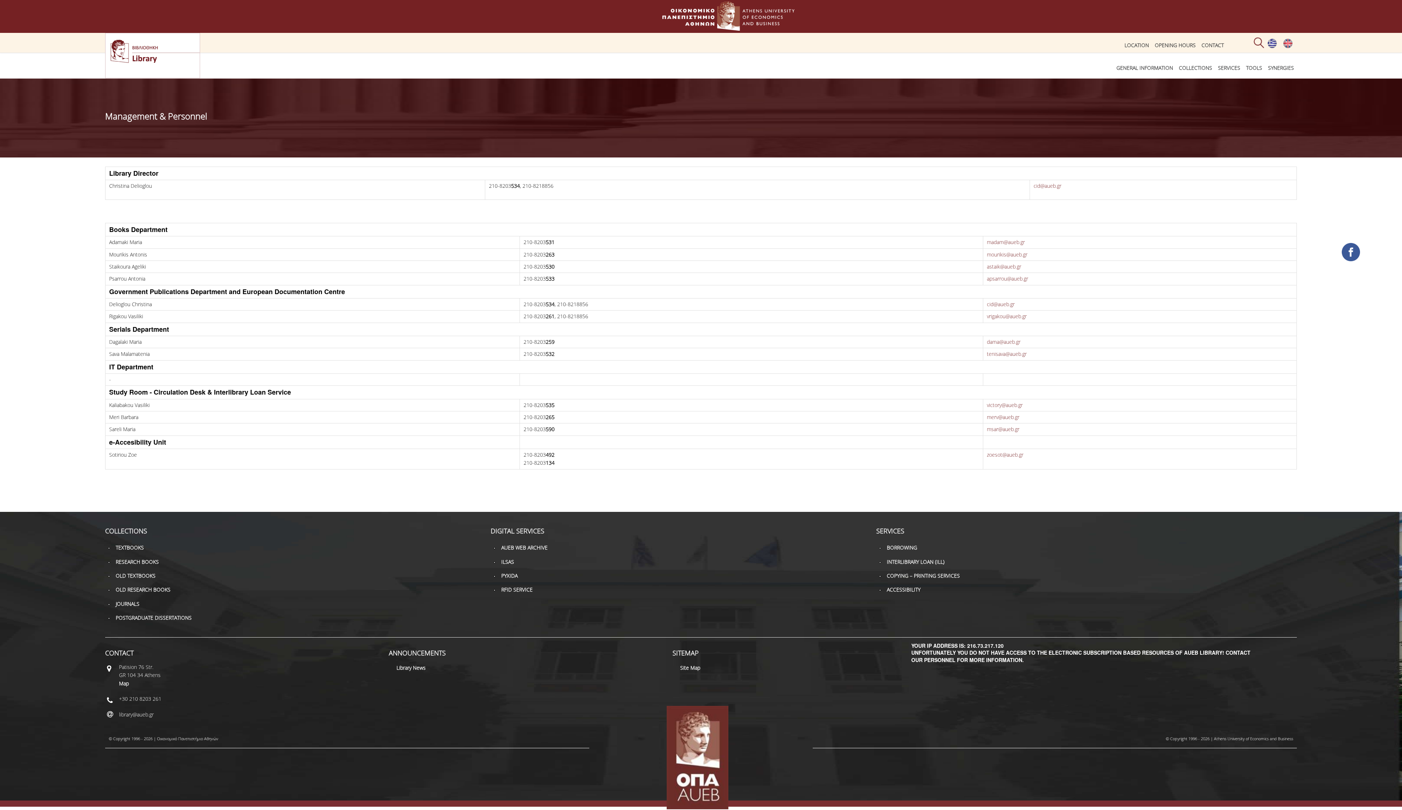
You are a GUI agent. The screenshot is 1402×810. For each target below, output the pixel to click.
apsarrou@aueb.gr (1007, 278)
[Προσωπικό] (1272, 46)
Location (1137, 45)
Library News (411, 667)
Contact (1213, 45)
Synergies (1281, 67)
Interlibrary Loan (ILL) (916, 561)
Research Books (137, 561)
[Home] (701, 27)
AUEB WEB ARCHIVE (524, 547)
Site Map (690, 667)
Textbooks (130, 547)
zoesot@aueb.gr (1005, 454)
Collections (1195, 67)
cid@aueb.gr (1047, 185)
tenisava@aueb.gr (1007, 353)
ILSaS (507, 561)
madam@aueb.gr (1006, 242)
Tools (1254, 67)
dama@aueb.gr (1003, 341)
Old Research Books (143, 589)
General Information (1144, 67)
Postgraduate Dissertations (154, 617)
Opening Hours (1175, 45)
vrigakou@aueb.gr (1007, 316)
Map (124, 683)
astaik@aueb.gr (1004, 266)
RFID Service (517, 589)
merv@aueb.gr (1003, 417)
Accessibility (903, 589)
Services (1229, 67)
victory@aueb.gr (1005, 405)
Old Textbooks (136, 575)
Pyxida (509, 575)
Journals (127, 603)
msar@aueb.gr (1003, 429)
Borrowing (902, 547)
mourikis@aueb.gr (1007, 254)
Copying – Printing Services (923, 575)
